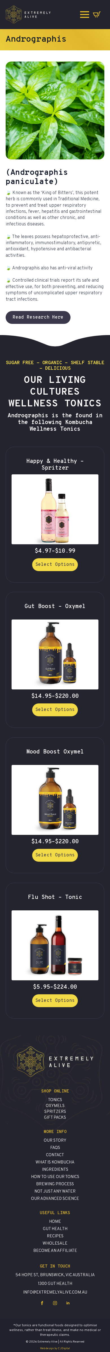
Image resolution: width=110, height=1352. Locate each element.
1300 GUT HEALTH (55, 1284)
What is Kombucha (55, 1162)
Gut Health (55, 1229)
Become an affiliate (55, 1251)
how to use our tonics (55, 1177)
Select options (55, 564)
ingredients (55, 1169)
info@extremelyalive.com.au (55, 1292)
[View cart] (96, 14)
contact (55, 1155)
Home (55, 1221)
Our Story (55, 1140)
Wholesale (55, 1243)
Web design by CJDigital (55, 1348)
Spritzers (55, 1112)
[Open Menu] (84, 14)
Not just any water (55, 1191)
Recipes (55, 1236)
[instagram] (55, 1303)
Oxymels (55, 1106)
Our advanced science (55, 1199)
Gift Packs (55, 1117)
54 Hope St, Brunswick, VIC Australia (55, 1275)
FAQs (55, 1148)
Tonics (55, 1100)
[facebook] (42, 1303)
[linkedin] (68, 1303)
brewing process (55, 1184)
